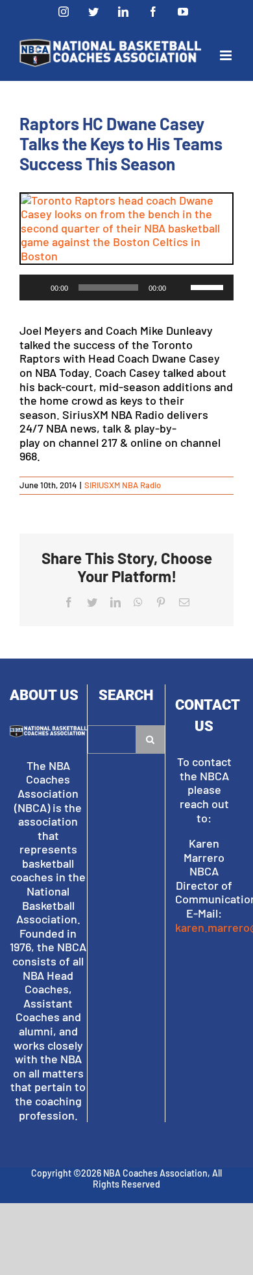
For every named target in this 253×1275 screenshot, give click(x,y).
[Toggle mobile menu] (227, 55)
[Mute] (180, 287)
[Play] (36, 287)
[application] (126, 287)
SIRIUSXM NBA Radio (122, 485)
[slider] (209, 286)
